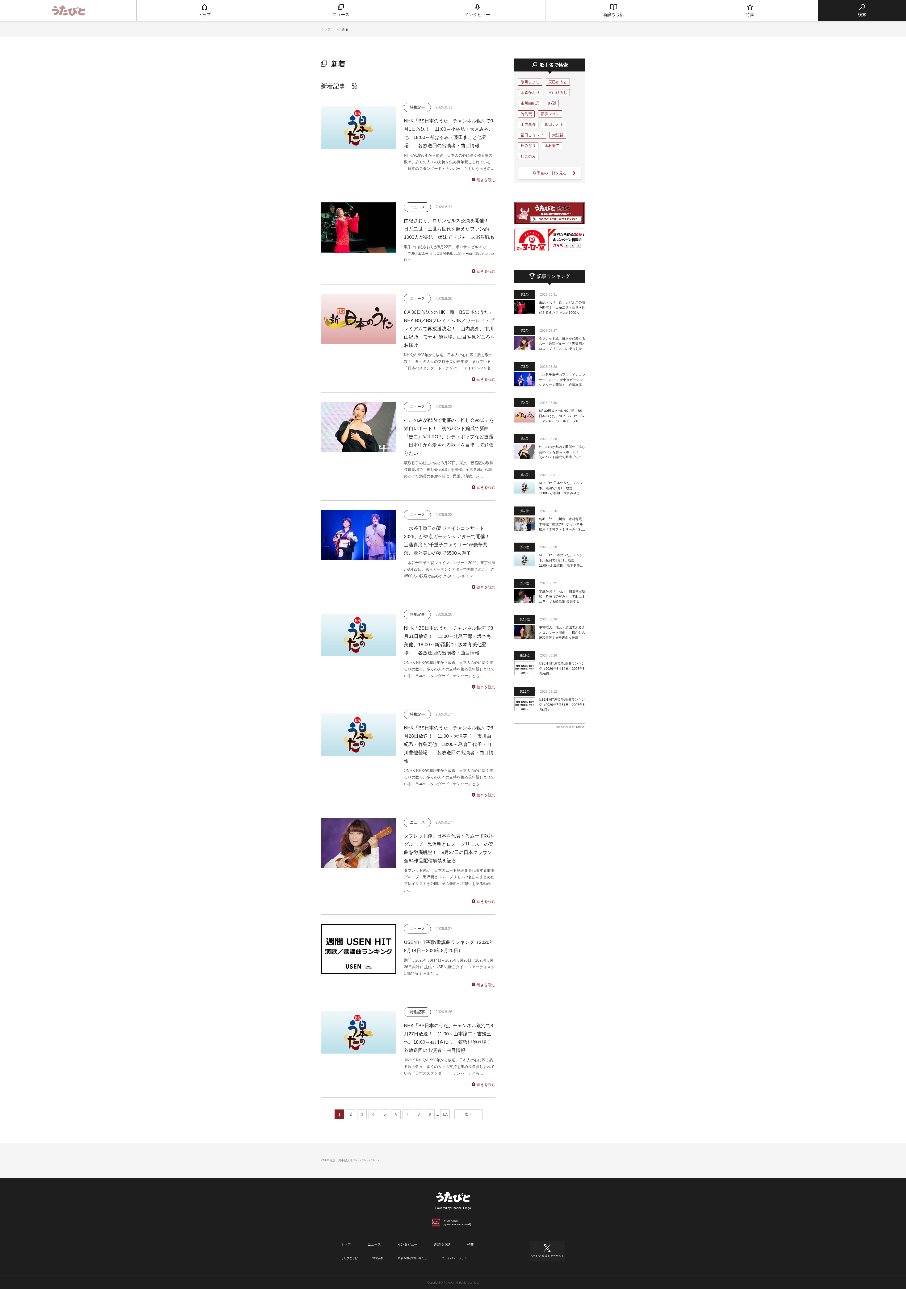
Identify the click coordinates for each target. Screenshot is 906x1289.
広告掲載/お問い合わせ (412, 1258)
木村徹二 (552, 146)
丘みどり (528, 146)
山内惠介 (528, 124)
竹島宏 (526, 114)
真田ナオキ (554, 124)
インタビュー (407, 1244)
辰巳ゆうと (557, 82)
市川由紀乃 (530, 103)
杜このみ (528, 156)
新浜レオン (550, 114)
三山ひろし (557, 93)
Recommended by (565, 726)
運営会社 (378, 1258)
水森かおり (530, 93)
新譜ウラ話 (442, 1244)
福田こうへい (532, 135)
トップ (326, 29)
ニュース (374, 1244)
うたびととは (349, 1258)
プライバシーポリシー (455, 1258)
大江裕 (557, 135)
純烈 (552, 103)
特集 (470, 1244)
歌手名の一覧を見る (550, 173)
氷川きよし (530, 82)
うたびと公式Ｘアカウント (547, 1256)
